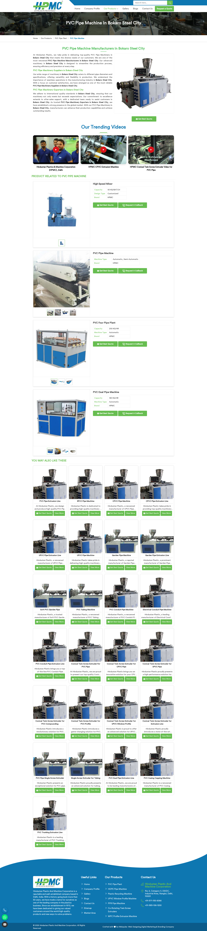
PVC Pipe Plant (61, 38)
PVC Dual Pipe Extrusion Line (121, 778)
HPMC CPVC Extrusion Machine (103, 167)
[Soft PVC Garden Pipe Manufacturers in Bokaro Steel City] (50, 591)
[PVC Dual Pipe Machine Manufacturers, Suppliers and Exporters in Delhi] (61, 418)
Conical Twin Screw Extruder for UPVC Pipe (157, 665)
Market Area (90, 913)
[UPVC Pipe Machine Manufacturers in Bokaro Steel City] (85, 536)
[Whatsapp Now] (5, 917)
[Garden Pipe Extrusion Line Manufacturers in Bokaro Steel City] (157, 536)
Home (77, 9)
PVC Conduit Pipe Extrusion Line (50, 664)
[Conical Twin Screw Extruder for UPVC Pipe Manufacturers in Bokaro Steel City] (157, 645)
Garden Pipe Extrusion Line (157, 555)
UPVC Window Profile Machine (122, 899)
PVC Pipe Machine (103, 253)
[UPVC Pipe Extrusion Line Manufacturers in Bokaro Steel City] (50, 536)
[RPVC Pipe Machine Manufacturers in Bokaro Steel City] (85, 482)
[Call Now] (5, 910)
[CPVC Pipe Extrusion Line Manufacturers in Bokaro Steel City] (157, 482)
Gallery (125, 9)
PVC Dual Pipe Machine (106, 392)
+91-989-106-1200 (153, 905)
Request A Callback (134, 205)
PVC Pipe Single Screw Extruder (50, 778)
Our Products (110, 9)
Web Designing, (134, 927)
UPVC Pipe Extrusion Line (50, 555)
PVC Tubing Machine (86, 610)
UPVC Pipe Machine (85, 555)
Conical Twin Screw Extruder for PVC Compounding (49, 722)
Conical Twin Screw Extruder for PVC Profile (85, 722)
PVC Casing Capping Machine (157, 778)
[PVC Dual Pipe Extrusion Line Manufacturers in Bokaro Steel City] (121, 759)
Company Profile (91, 889)
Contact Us (147, 9)
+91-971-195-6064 (153, 901)
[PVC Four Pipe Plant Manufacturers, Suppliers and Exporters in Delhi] (61, 348)
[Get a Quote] (5, 924)
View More (59, 513)
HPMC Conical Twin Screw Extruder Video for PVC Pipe (151, 168)
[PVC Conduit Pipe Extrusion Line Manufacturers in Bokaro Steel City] (50, 645)
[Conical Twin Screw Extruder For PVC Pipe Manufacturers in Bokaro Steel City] (85, 645)
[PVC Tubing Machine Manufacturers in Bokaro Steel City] (85, 591)
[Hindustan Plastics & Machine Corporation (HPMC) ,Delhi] (56, 150)
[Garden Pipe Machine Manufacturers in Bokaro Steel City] (121, 536)
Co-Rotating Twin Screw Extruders (119, 910)
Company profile (92, 9)
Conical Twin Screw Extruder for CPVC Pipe (121, 665)
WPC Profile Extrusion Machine (122, 916)
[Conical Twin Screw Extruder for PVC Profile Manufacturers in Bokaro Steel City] (85, 702)
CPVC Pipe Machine (121, 501)
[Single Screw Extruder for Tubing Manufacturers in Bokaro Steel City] (85, 759)
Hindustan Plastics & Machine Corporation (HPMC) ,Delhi (56, 168)
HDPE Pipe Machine (117, 889)
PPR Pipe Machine (116, 903)
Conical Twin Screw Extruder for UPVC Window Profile (121, 722)
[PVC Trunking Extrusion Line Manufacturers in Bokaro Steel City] (50, 813)
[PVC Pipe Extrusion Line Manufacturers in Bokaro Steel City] (50, 482)
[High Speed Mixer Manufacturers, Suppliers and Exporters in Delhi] (61, 209)
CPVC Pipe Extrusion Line (157, 501)
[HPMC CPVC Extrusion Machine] (103, 150)
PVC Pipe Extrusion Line (50, 501)
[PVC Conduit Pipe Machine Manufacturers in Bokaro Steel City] (121, 591)
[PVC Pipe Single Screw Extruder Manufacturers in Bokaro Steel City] (50, 759)
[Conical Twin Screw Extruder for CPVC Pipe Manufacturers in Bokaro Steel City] (121, 645)
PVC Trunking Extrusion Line (49, 832)
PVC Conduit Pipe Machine (121, 610)
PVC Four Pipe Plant (104, 323)
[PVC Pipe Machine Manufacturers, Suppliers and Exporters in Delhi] (61, 279)
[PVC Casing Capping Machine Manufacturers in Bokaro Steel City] (157, 759)
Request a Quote (164, 9)
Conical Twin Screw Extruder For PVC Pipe (85, 665)
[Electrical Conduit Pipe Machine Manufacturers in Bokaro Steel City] (157, 591)
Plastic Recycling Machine (120, 894)
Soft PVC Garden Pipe (50, 610)
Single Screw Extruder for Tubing (85, 778)
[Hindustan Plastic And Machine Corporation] (49, 6)
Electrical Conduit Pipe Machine (157, 610)
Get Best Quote (106, 205)
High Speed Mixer (102, 184)
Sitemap (88, 908)
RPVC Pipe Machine (85, 501)
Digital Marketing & (149, 927)
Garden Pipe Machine (121, 555)
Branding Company (165, 927)
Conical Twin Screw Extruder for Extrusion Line (157, 722)
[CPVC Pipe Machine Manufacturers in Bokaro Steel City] (121, 482)
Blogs (135, 9)
